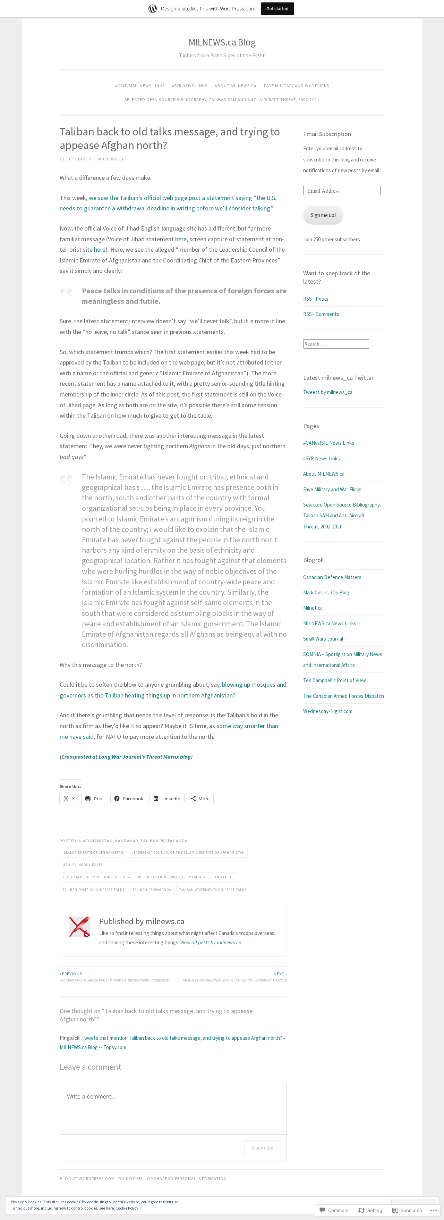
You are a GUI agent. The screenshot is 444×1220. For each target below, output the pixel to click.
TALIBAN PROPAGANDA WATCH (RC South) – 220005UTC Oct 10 (234, 977)
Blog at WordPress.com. (88, 1178)
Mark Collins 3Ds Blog (326, 592)
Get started (277, 8)
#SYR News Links (189, 85)
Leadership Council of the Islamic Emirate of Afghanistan (188, 852)
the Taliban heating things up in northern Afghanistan (164, 695)
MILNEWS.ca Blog (222, 42)
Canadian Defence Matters (332, 577)
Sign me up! (323, 215)
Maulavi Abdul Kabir (82, 864)
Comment (263, 1148)
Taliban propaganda (164, 840)
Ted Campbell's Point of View (334, 680)
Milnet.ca (313, 607)
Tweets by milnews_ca (327, 392)
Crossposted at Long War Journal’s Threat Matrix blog (126, 756)
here (181, 239)
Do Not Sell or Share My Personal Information (172, 1178)
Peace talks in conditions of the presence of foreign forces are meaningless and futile (149, 877)
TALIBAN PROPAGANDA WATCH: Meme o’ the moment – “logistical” (115, 977)
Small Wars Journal (323, 638)
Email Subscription (327, 134)
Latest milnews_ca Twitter (338, 378)
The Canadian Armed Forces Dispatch (343, 696)
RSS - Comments (321, 314)
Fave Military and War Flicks (296, 85)
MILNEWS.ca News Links (329, 623)
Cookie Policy (127, 1208)
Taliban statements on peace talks (213, 889)
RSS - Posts (315, 298)
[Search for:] (336, 344)
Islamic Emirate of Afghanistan (92, 852)
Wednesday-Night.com (327, 711)
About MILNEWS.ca (236, 85)
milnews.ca (111, 158)
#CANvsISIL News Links (140, 85)
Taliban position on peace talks (93, 889)
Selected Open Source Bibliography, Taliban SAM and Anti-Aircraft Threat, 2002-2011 (222, 99)
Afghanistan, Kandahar (110, 840)
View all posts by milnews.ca (210, 942)
